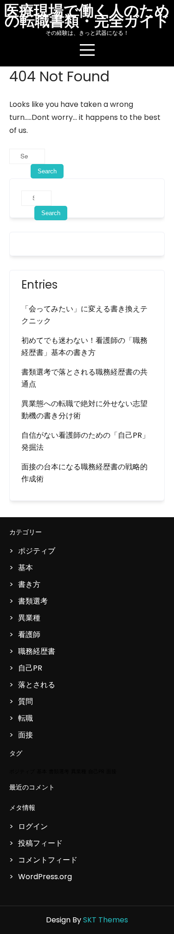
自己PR (30, 668)
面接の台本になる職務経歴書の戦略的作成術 (84, 472)
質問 (25, 701)
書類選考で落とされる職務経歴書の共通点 (84, 378)
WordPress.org (45, 876)
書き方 (29, 584)
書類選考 (33, 601)
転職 (25, 718)
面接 (25, 735)
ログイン (33, 826)
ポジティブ (36, 551)
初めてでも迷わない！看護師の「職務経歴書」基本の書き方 (84, 346)
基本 (25, 567)
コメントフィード (47, 860)
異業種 (29, 617)
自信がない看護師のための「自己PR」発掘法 (85, 441)
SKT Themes (105, 919)
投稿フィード (40, 843)
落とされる (36, 684)
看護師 (29, 634)
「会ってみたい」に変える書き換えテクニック (84, 314)
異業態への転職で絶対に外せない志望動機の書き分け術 (84, 409)
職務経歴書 (36, 651)
